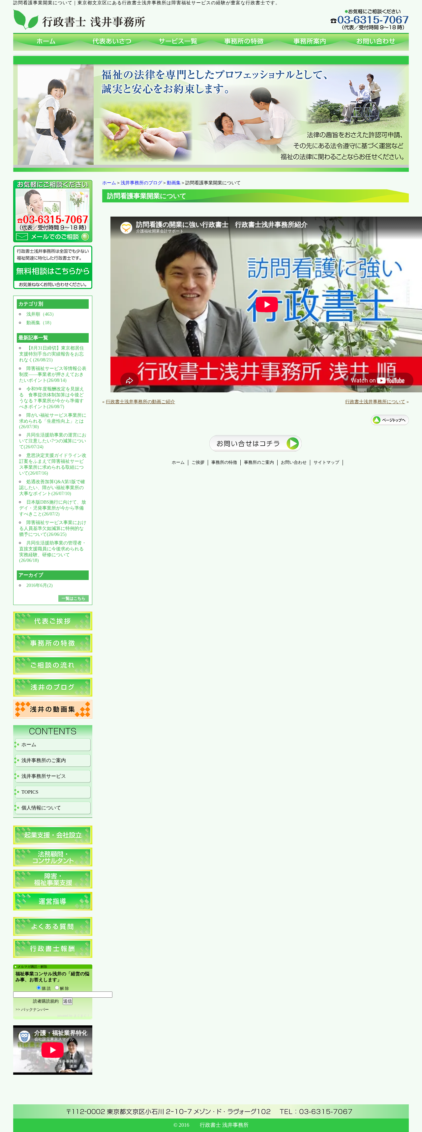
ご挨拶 (198, 462)
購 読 (46, 988)
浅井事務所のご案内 (43, 760)
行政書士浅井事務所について (375, 401)
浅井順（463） (41, 314)
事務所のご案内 (259, 462)
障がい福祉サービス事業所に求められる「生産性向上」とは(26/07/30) (52, 421)
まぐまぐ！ (82, 1015)
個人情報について (41, 807)
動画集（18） (40, 322)
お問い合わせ (294, 462)
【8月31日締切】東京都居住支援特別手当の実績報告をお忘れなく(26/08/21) (51, 354)
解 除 (64, 988)
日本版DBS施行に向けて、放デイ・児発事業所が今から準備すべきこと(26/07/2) (52, 508)
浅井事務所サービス (43, 776)
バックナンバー (35, 1009)
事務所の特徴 (224, 462)
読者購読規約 (46, 1001)
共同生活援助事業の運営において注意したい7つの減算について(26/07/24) (52, 441)
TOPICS (29, 792)
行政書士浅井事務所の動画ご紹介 (140, 401)
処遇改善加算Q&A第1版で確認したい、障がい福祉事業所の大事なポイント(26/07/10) (52, 487)
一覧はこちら (73, 598)
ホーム (109, 182)
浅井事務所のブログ (141, 182)
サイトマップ (326, 462)
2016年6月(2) (39, 585)
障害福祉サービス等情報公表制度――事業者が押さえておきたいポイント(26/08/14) (52, 374)
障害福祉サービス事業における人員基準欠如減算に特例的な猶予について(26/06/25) (52, 528)
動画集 (174, 182)
